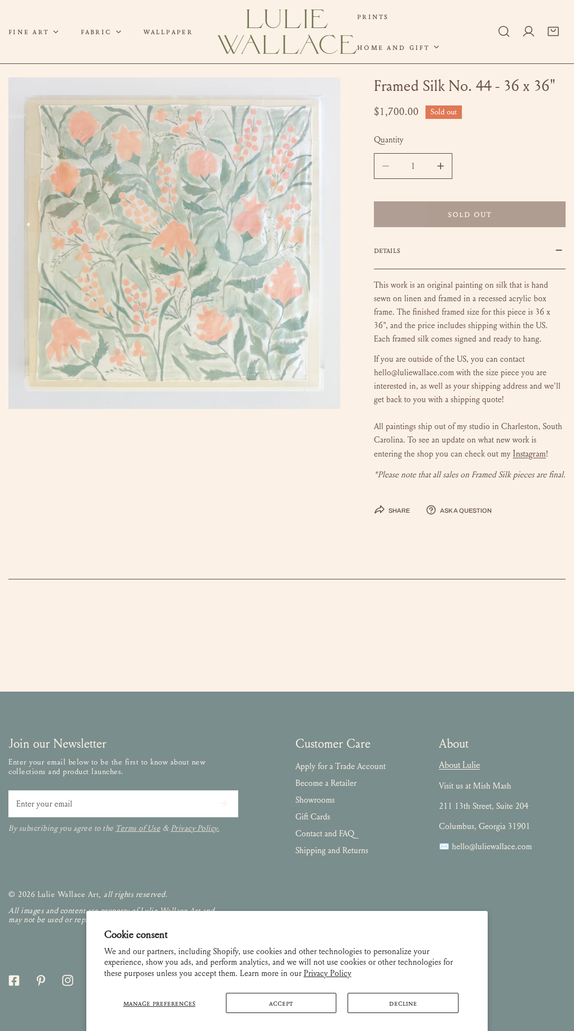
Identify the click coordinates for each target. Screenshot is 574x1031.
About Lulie (459, 765)
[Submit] (223, 803)
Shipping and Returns (331, 850)
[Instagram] (67, 980)
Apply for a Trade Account (340, 766)
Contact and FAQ (324, 834)
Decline (403, 1003)
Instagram (529, 453)
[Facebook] (14, 980)
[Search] (504, 31)
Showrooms (315, 800)
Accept (281, 1003)
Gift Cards (312, 817)
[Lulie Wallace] (287, 32)
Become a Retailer (326, 783)
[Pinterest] (40, 980)
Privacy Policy (327, 973)
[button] (101, 31)
